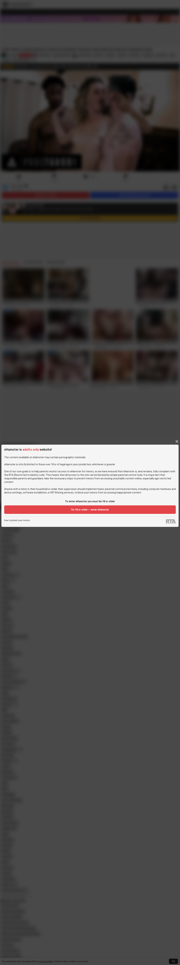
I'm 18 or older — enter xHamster (90, 509)
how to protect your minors (17, 520)
